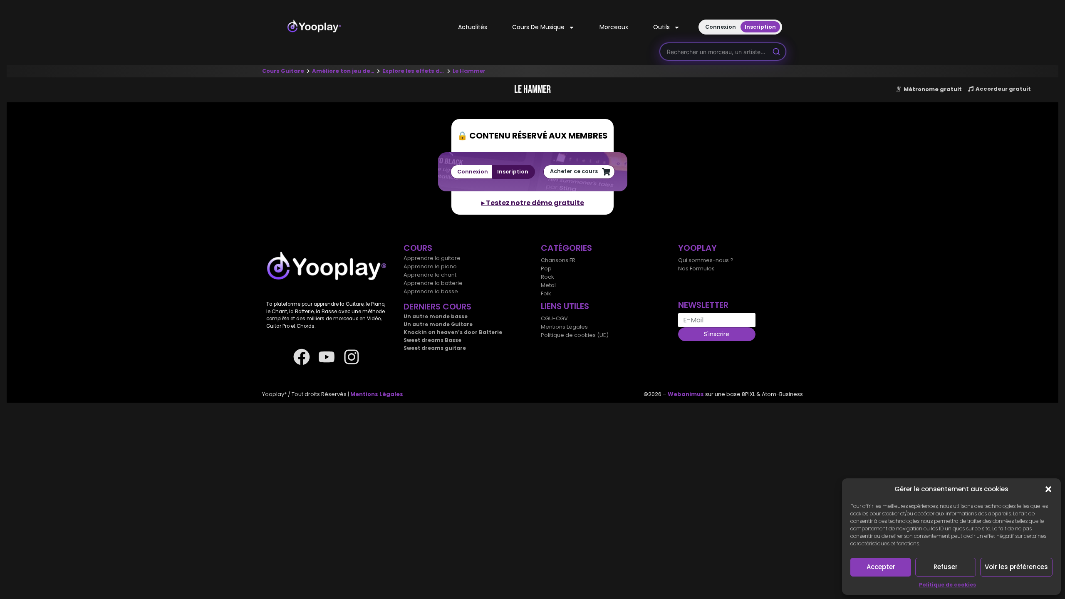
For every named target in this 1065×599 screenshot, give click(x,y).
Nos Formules (696, 268)
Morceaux (613, 27)
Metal (548, 285)
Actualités (472, 27)
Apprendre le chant (430, 275)
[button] (1048, 489)
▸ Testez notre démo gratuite (532, 203)
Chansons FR (558, 260)
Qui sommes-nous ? (705, 260)
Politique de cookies (947, 584)
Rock (547, 277)
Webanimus (686, 394)
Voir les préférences (1016, 566)
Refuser (946, 566)
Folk (546, 293)
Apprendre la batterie (433, 283)
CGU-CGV (554, 318)
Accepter (881, 566)
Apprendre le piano (430, 266)
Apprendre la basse (431, 291)
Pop (546, 268)
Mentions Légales (564, 327)
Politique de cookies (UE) (575, 335)
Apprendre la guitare (432, 258)
